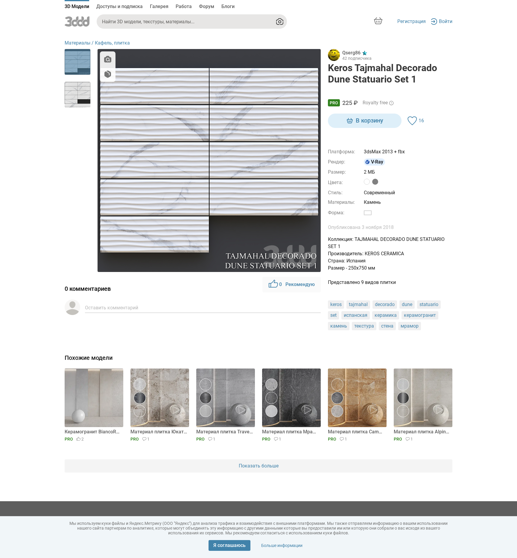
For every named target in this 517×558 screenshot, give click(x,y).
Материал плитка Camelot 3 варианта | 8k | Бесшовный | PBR (356, 432)
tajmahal (358, 304)
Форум (206, 6)
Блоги (228, 6)
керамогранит (420, 315)
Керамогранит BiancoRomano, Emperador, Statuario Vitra (93, 432)
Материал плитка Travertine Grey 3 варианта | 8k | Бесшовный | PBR (224, 432)
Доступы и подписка (119, 6)
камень (338, 326)
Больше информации (281, 545)
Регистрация (411, 21)
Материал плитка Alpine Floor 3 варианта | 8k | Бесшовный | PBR (422, 432)
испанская (355, 315)
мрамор (410, 326)
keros (336, 304)
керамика (386, 315)
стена (387, 326)
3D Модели (77, 6)
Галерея (159, 6)
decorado (385, 304)
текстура (364, 326)
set (333, 315)
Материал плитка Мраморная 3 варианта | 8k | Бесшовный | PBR (290, 432)
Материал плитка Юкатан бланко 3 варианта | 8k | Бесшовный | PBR (158, 432)
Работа (184, 6)
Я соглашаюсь (229, 545)
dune (407, 304)
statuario (428, 304)
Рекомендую (297, 284)
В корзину (369, 120)
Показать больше (259, 466)
